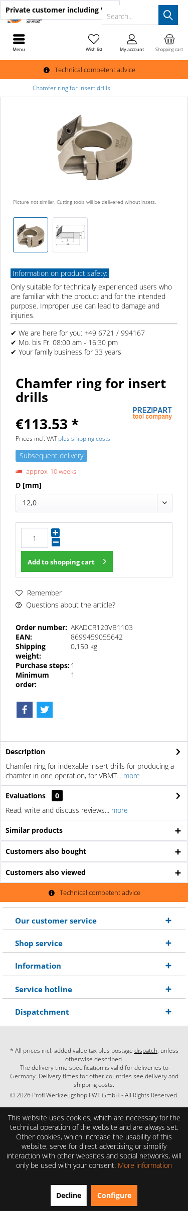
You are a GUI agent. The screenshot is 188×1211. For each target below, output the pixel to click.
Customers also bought (46, 851)
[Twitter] (45, 710)
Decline (68, 1195)
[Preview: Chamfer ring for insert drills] (30, 234)
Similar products (34, 830)
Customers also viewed (46, 872)
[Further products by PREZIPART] (152, 414)
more (130, 775)
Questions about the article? (69, 605)
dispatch (145, 1050)
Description (25, 751)
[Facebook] (25, 710)
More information (145, 1165)
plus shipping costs (84, 438)
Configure (114, 1195)
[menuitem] (169, 42)
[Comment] (73, 410)
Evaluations (26, 795)
